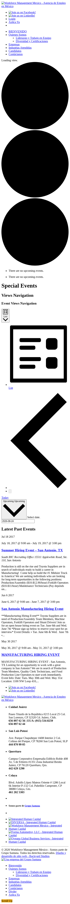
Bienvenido (15, 865)
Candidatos (15, 50)
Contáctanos (16, 54)
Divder (13, 891)
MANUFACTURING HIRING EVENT (30, 655)
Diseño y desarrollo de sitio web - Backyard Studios (33, 854)
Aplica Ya (14, 22)
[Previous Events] (39, 487)
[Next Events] (10, 491)
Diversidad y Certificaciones (32, 41)
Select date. (33, 517)
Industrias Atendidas (20, 47)
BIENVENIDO (18, 31)
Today (5, 497)
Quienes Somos (17, 34)
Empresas (14, 44)
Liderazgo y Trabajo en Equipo (33, 37)
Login (12, 18)
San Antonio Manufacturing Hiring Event (32, 609)
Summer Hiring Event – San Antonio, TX (32, 550)
